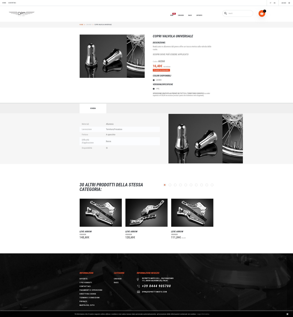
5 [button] (185, 185)
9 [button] (206, 185)
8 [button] (201, 185)
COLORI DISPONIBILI (162, 75)
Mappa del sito (87, 305)
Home (81, 24)
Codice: (155, 62)
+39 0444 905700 (156, 286)
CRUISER (181, 15)
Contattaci (12, 3)
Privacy (83, 301)
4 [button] (180, 185)
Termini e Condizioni (90, 298)
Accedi (284, 3)
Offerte (84, 279)
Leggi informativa (203, 314)
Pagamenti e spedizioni (91, 290)
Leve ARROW (86, 231)
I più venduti (86, 283)
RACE (190, 15)
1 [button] (164, 185)
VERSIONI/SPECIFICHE (163, 84)
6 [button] (191, 185)
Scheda (93, 108)
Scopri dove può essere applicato (171, 54)
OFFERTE (199, 15)
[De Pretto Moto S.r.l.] (25, 14)
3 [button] (175, 185)
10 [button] (212, 185)
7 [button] (196, 185)
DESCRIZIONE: (159, 42)
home (4, 3)
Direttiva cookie (88, 294)
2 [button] (170, 185)
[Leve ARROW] (101, 213)
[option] (99, 223)
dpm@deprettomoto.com (154, 292)
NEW (171, 15)
